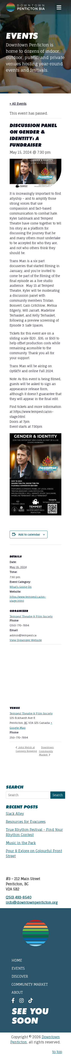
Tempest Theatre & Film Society (31, 616)
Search (58, 795)
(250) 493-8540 (18, 897)
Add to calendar (29, 534)
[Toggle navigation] (59, 7)
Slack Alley (15, 813)
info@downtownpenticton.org (32, 902)
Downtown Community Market (46, 751)
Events (18, 968)
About (17, 992)
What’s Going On (21, 586)
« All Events (18, 104)
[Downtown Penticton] (25, 7)
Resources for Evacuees (26, 822)
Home (17, 960)
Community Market (30, 984)
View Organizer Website (26, 640)
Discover (20, 976)
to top (57, 1052)
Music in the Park (21, 843)
